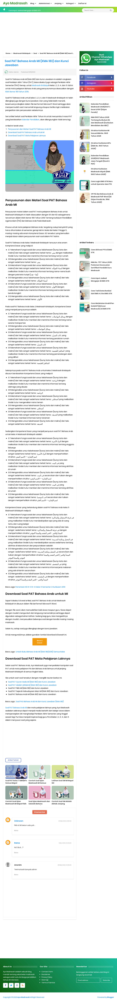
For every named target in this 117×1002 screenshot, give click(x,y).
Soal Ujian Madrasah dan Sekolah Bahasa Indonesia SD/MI (39, 803)
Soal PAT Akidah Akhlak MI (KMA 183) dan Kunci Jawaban (32, 685)
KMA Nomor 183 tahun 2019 (17, 91)
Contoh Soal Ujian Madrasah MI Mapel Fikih (15, 802)
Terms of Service (48, 982)
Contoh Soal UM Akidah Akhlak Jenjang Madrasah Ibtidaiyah (62, 803)
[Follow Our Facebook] (5, 985)
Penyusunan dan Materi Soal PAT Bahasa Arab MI (29, 129)
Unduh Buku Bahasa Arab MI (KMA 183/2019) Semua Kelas (40, 651)
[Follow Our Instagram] (17, 985)
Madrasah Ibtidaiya (40, 85)
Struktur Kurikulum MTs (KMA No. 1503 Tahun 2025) (101, 146)
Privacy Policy (46, 977)
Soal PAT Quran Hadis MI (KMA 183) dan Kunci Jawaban (32, 682)
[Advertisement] (58, 31)
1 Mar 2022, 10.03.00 (65, 843)
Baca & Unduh (40, 641)
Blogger (110, 997)
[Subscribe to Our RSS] (22, 985)
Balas (16, 830)
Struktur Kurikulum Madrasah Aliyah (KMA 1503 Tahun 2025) (100, 171)
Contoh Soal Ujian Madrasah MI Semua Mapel (37, 783)
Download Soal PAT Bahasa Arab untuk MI (26, 132)
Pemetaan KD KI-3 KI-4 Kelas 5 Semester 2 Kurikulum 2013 (40, 587)
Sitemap (44, 980)
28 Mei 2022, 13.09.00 (64, 865)
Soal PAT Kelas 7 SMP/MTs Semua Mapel (16, 781)
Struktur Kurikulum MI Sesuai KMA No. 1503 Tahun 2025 (100, 133)
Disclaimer (45, 974)
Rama (17, 843)
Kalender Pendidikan (30, 119)
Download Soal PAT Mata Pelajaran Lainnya (27, 135)
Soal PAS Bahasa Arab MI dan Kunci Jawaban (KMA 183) (40, 701)
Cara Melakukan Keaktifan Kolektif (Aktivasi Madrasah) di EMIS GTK (102, 306)
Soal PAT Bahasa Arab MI (16, 707)
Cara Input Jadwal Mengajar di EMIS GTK (25, 9)
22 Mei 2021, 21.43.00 (64, 821)
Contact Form (47, 972)
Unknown (18, 821)
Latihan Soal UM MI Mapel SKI (62, 781)
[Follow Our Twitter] (11, 985)
